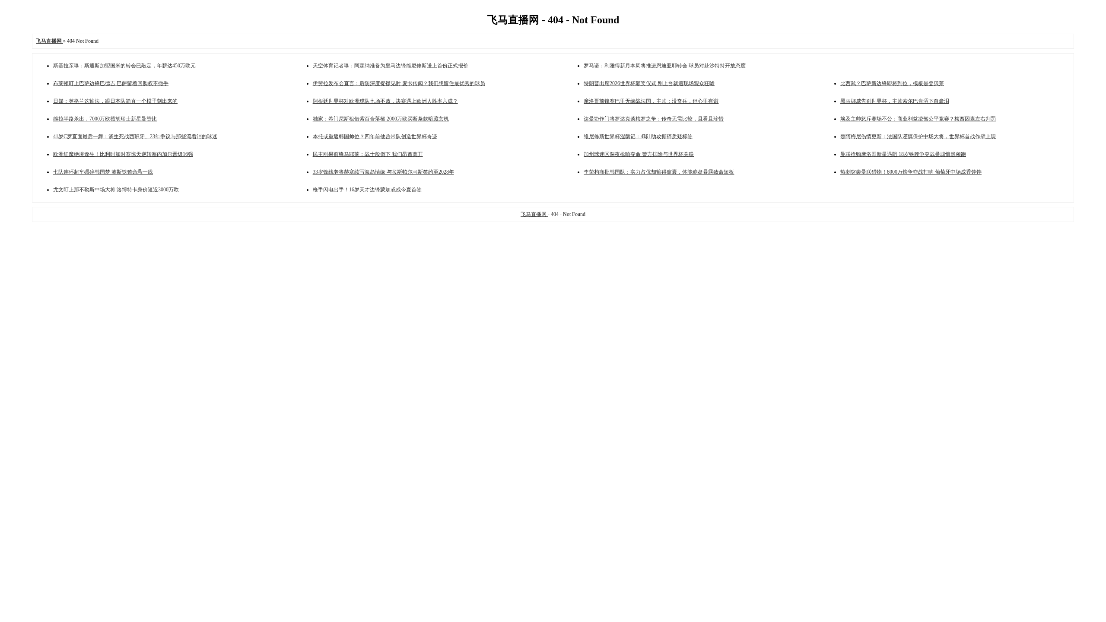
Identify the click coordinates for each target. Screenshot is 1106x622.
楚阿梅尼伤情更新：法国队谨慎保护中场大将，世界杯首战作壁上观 (918, 136)
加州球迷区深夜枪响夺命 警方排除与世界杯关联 (639, 154)
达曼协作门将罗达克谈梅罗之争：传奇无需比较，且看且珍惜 (654, 119)
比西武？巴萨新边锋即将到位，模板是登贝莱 (892, 83)
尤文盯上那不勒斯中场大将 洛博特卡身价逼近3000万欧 (116, 190)
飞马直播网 (534, 214)
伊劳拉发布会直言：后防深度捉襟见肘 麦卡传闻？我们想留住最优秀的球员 (399, 83)
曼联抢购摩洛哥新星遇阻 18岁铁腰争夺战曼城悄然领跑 (903, 154)
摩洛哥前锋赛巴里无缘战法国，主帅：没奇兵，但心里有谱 (651, 101)
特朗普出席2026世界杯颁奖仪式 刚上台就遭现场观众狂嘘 (649, 83)
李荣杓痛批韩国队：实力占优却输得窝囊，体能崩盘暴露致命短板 (659, 172)
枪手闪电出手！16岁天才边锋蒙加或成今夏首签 (367, 190)
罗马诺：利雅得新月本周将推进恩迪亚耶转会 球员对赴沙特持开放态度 (665, 66)
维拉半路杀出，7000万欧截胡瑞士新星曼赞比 (105, 119)
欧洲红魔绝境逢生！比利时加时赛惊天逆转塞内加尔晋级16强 (123, 154)
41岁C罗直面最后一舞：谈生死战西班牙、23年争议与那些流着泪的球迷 (135, 136)
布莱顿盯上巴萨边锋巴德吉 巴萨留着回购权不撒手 (110, 83)
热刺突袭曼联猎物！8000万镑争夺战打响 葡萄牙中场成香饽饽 (911, 172)
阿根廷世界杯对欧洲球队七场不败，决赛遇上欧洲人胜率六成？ (385, 101)
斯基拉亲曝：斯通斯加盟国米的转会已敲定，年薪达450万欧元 (124, 66)
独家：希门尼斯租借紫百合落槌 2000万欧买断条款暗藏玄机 (381, 119)
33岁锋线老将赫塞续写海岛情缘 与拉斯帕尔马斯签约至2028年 (383, 172)
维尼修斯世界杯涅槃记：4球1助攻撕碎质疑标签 (638, 136)
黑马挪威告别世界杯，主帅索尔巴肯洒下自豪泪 (894, 101)
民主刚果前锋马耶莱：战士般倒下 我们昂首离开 (368, 154)
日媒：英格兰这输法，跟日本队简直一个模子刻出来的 (115, 101)
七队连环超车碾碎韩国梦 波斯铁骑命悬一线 (103, 172)
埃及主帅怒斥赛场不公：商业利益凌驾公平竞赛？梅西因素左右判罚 (918, 119)
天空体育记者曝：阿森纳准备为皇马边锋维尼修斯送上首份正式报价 (390, 66)
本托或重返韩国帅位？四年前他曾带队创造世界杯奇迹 (375, 136)
